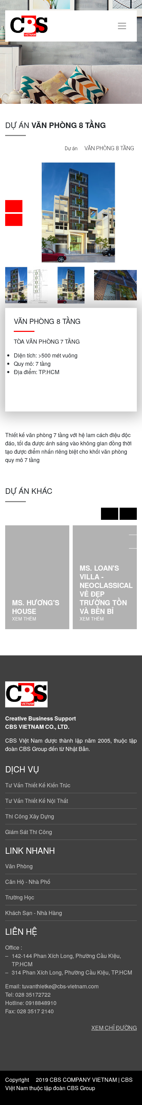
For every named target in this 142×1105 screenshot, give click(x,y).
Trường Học (19, 897)
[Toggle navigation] (122, 26)
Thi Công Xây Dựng (29, 816)
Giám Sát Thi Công (28, 832)
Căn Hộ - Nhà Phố (27, 882)
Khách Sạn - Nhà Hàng (33, 913)
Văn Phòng (19, 866)
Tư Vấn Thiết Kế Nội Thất (36, 801)
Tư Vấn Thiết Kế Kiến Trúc (37, 785)
